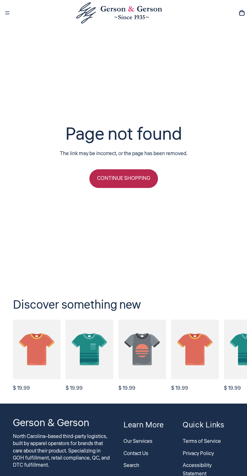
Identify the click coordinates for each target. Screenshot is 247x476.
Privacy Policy (198, 453)
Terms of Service (202, 441)
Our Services (138, 441)
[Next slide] (227, 356)
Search (131, 465)
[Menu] (7, 12)
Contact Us (136, 453)
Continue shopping (123, 178)
